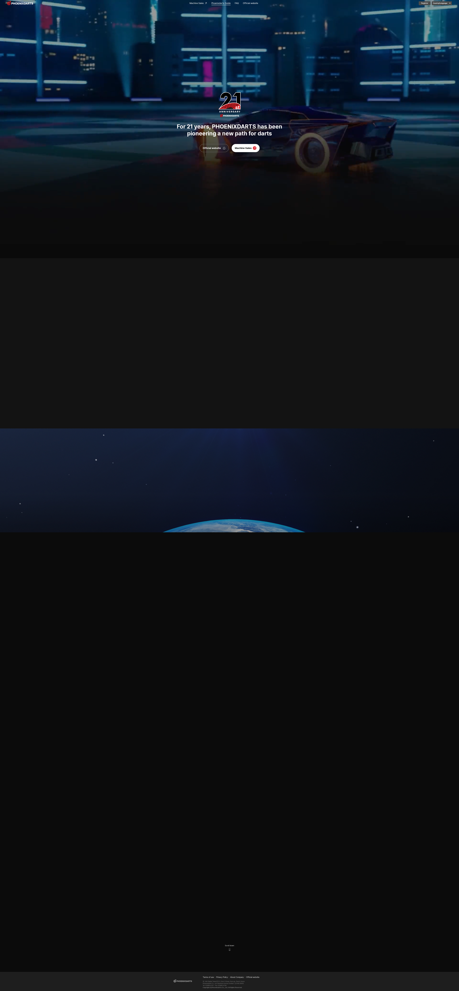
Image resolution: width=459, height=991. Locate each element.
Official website (250, 3)
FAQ (237, 3)
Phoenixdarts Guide (221, 3)
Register (424, 3)
